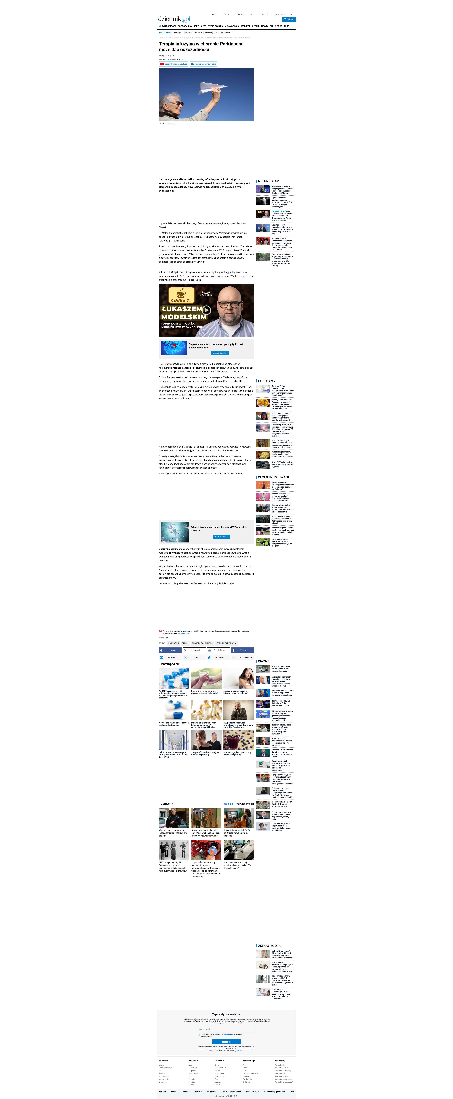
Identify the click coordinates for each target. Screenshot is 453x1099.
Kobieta (217, 1065)
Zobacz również (221, 536)
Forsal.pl (162, 1073)
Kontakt (162, 1091)
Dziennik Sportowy (222, 33)
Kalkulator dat (280, 1065)
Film (216, 1079)
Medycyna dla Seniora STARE (193, 37)
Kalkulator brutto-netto (283, 1079)
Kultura (217, 1085)
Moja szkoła (219, 1073)
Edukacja (218, 1071)
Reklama (186, 1091)
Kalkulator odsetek (282, 1076)
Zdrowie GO (188, 33)
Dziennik (162, 37)
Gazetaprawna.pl (165, 1068)
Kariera (198, 1091)
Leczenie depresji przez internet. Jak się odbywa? (235, 692)
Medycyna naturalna (250, 1073)
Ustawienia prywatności (274, 1091)
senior (185, 643)
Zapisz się (226, 1042)
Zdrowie (192, 1079)
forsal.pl (226, 14)
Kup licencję (185, 633)
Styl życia (246, 1082)
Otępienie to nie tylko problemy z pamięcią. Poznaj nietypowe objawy (216, 346)
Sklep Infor (163, 1082)
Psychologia (247, 1079)
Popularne (227, 803)
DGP (251, 14)
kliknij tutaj (240, 1051)
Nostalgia (177, 33)
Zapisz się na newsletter (205, 64)
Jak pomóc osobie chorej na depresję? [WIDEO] (205, 753)
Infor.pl (161, 1065)
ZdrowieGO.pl (263, 14)
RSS (292, 1091)
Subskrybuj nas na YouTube (176, 64)
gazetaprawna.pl (280, 14)
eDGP (161, 1071)
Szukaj (290, 19)
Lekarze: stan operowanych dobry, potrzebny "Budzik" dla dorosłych (173, 754)
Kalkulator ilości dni (282, 1068)
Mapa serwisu (252, 1091)
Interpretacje (164, 1079)
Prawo (245, 1065)
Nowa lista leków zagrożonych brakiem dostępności (174, 724)
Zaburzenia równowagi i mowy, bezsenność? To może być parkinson (219, 529)
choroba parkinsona (202, 643)
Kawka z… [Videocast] (204, 33)
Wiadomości (193, 1073)
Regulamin (211, 1091)
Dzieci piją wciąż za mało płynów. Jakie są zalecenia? (204, 692)
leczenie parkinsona (226, 643)
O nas (173, 1091)
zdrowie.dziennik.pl (174, 37)
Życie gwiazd (219, 1076)
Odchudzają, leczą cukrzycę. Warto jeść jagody (237, 753)
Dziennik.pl (193, 1061)
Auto (190, 1065)
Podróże (192, 1082)
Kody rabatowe (220, 1068)
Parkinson (173, 643)
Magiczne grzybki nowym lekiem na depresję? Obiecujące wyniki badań (203, 725)
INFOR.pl (214, 14)
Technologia (193, 1068)
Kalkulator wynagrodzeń (284, 1082)
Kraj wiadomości (244, 803)
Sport (191, 1076)
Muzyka (218, 1082)
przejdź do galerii (220, 353)
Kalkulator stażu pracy (283, 1071)
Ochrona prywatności (231, 1091)
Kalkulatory (280, 1061)
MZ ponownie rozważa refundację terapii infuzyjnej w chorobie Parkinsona (238, 725)
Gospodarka (193, 1071)
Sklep (292, 14)
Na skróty (163, 1061)
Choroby (246, 1076)
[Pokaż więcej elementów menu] (294, 26)
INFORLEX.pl (239, 14)
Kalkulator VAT (280, 1073)
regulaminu (228, 1034)
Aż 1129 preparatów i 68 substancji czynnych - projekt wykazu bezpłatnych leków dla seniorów (174, 694)
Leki (244, 1071)
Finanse (246, 1068)
